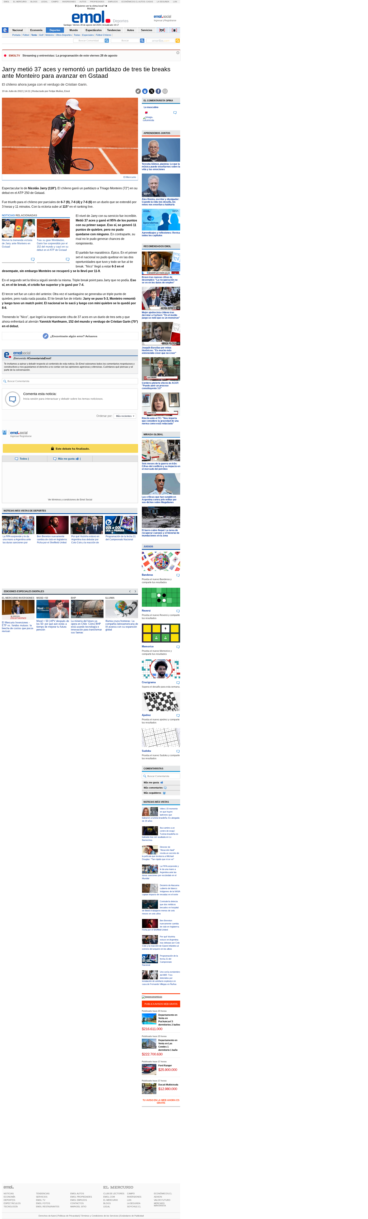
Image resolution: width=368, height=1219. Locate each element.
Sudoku (146, 750)
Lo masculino (151, 107)
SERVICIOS (41, 1197)
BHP (73, 598)
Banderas (147, 574)
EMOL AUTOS (77, 1193)
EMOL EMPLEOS (78, 1200)
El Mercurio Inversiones (18, 598)
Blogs (33, 2)
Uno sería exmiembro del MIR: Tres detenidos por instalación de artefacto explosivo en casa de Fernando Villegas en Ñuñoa (161, 978)
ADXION (158, 1197)
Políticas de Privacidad (68, 1216)
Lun (175, 2)
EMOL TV (40, 1200)
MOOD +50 (42, 598)
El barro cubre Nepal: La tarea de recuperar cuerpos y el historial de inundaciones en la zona (160, 533)
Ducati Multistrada (168, 1084)
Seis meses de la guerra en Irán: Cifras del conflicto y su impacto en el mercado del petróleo (161, 466)
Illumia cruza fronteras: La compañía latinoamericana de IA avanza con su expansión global (121, 625)
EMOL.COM (109, 1197)
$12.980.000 (167, 1089)
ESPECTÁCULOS (12, 1203)
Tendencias (114, 30)
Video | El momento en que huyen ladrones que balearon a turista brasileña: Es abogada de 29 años (160, 814)
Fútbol (26, 35)
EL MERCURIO (110, 1200)
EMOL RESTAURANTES (47, 1206)
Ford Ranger (165, 1065)
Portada (16, 35)
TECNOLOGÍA (11, 1206)
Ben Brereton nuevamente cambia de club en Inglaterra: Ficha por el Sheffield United (52, 539)
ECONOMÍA (9, 1197)
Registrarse (170, 20)
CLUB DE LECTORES (113, 1193)
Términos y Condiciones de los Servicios (99, 1216)
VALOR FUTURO (162, 1200)
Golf (41, 35)
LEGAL (106, 1206)
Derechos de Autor (47, 1216)
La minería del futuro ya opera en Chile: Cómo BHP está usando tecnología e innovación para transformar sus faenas (86, 627)
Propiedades (97, 2)
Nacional (17, 30)
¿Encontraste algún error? (73, 336)
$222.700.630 (152, 1054)
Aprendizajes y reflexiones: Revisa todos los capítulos (161, 234)
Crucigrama (149, 682)
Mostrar (91, 8)
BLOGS (107, 1203)
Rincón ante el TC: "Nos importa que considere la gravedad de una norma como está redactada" (160, 421)
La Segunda (163, 2)
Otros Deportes (64, 35)
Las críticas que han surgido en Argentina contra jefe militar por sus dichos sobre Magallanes (159, 500)
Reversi (146, 610)
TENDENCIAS (42, 1193)
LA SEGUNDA (133, 1203)
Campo (54, 2)
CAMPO (131, 1193)
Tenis (34, 35)
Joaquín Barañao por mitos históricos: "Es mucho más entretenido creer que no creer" (159, 350)
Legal (44, 2)
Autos (83, 2)
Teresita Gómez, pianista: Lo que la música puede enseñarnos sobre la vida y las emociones (161, 167)
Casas (149, 2)
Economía (36, 30)
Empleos (113, 2)
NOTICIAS (9, 1193)
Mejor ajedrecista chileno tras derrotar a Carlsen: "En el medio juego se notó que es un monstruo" (161, 315)
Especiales (88, 35)
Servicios (146, 30)
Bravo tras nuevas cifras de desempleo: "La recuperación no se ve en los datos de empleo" (159, 280)
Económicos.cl (130, 2)
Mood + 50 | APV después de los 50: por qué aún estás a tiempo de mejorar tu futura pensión (52, 625)
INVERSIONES (134, 1197)
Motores (49, 35)
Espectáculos (94, 30)
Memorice (148, 646)
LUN (129, 1200)
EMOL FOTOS (43, 1203)
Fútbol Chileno (103, 35)
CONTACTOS (77, 1203)
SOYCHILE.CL (134, 1206)
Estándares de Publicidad (132, 1216)
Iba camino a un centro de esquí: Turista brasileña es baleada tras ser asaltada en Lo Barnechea (160, 834)
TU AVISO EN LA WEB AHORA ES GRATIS (161, 1101)
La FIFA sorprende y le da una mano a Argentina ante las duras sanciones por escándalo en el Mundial (160, 872)
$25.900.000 (167, 1070)
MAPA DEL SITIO (78, 1206)
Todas (77, 35)
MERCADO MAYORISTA (160, 1204)
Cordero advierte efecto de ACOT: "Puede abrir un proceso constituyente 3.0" (160, 386)
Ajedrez (146, 715)
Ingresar (158, 20)
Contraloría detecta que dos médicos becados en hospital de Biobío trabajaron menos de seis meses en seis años (160, 907)
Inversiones (69, 2)
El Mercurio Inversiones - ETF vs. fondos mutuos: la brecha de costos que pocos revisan (17, 627)
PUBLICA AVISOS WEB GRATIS (161, 1004)
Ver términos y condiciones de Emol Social (70, 499)
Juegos (148, 546)
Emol (6, 2)
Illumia (110, 598)
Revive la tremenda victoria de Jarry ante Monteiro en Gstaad (17, 243)
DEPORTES (9, 1200)
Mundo (74, 30)
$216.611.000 (152, 1029)
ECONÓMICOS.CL (163, 1193)
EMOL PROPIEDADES (81, 1197)
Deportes (55, 30)
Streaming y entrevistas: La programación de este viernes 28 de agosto (69, 55)
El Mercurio (20, 2)
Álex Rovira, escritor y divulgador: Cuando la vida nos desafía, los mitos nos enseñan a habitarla (160, 202)
